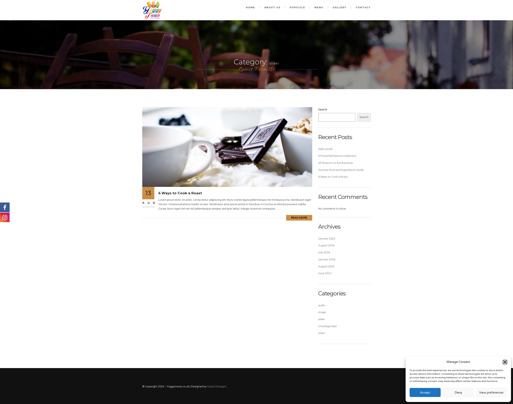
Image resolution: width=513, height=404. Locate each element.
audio (321, 305)
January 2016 (326, 259)
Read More (299, 217)
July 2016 (324, 252)
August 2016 (326, 245)
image (322, 312)
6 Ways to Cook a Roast (180, 193)
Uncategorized (327, 326)
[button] (505, 362)
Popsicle (297, 7)
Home (250, 7)
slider (321, 319)
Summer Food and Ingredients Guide (341, 170)
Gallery (339, 7)
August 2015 (326, 266)
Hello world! (325, 149)
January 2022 (326, 238)
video (321, 333)
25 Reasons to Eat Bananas (335, 163)
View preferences (491, 392)
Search (322, 109)
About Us (272, 7)
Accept (425, 392)
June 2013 (324, 273)
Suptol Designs (216, 386)
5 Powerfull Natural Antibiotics (337, 156)
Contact (363, 7)
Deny (458, 392)
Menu (318, 7)
